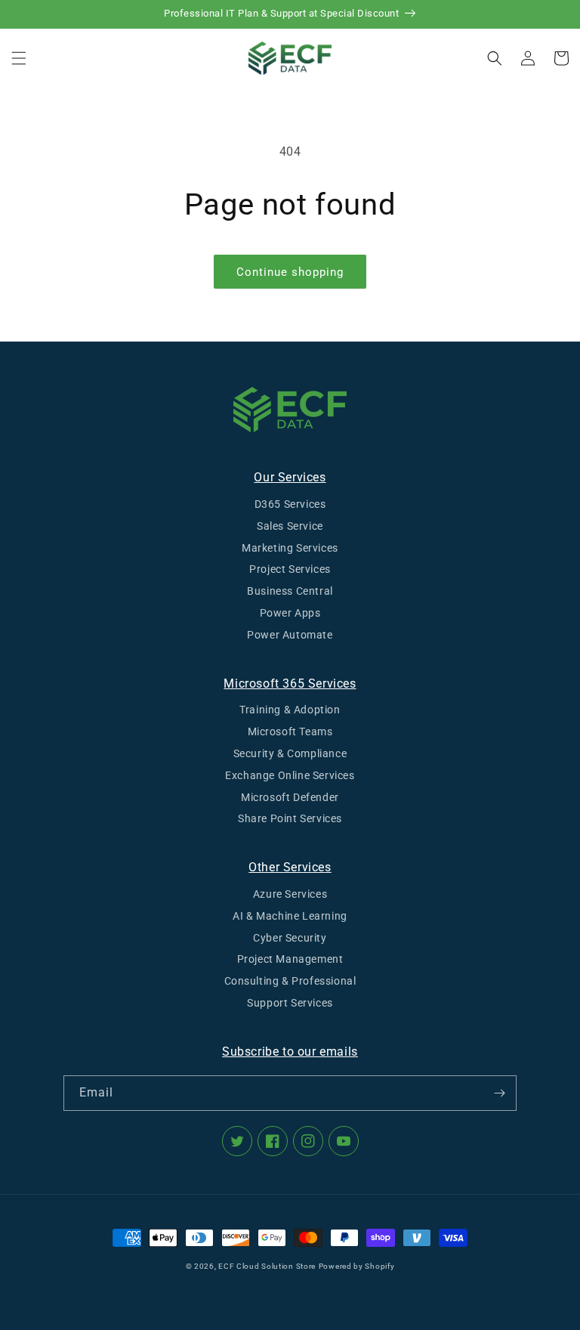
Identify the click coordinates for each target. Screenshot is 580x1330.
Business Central (290, 591)
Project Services (290, 569)
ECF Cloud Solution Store (267, 1266)
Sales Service (290, 526)
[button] (18, 58)
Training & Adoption (289, 710)
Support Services (290, 1003)
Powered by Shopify (357, 1266)
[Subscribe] (499, 1093)
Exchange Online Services (289, 775)
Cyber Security (289, 938)
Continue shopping (290, 272)
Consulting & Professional (290, 981)
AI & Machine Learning (290, 916)
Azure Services (290, 894)
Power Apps (290, 613)
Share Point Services (290, 818)
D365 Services (290, 504)
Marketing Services (290, 548)
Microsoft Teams (290, 731)
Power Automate (289, 635)
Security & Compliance (290, 753)
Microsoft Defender (290, 797)
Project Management (290, 959)
